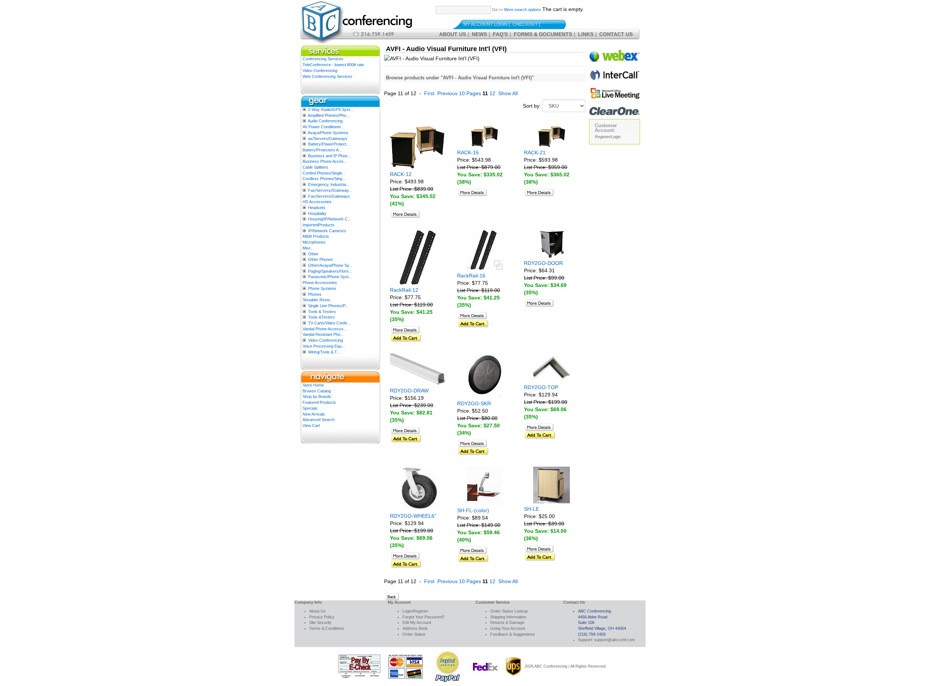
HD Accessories (317, 202)
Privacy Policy (322, 617)
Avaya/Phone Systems (328, 132)
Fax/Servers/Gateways (329, 196)
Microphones (314, 242)
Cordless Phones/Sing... (324, 178)
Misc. (307, 248)
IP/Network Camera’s (327, 231)
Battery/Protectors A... (322, 150)
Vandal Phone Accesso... (325, 329)
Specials (310, 408)
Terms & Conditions (326, 628)
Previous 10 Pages (459, 93)
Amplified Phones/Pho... (329, 115)
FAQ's (500, 34)
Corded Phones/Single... (324, 173)
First (429, 93)
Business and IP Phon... (329, 156)
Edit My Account (416, 622)
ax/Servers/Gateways (327, 138)
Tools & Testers (322, 311)
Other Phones (320, 259)
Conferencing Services (323, 59)
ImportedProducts (319, 225)
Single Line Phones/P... (328, 306)
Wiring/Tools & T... (324, 352)
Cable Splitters (315, 167)
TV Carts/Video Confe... (329, 323)
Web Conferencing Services (327, 76)
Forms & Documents (543, 34)
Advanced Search (319, 419)
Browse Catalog (317, 391)
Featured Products (319, 402)
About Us (452, 34)
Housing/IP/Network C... (329, 219)
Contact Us (616, 34)
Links (585, 34)
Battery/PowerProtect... (329, 144)
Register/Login (608, 136)
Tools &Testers (321, 317)
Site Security (320, 622)
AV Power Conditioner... (323, 127)
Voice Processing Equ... (324, 346)
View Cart (311, 425)
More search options (522, 9)
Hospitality (317, 213)
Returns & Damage (507, 622)
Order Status (414, 634)
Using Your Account (507, 628)
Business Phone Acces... (325, 161)
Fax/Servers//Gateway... (330, 190)
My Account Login (485, 24)
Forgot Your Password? (423, 617)
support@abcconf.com (614, 639)
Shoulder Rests (316, 300)
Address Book (415, 628)
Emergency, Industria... (328, 184)
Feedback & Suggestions (512, 634)
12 (492, 93)
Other (313, 254)
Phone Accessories (320, 282)
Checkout (525, 24)
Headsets (316, 207)
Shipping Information (508, 617)
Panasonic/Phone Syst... (330, 276)
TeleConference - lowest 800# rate (333, 64)
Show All (508, 93)
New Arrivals (314, 414)
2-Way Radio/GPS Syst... (330, 109)
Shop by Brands (317, 396)
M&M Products (316, 236)
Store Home (313, 385)
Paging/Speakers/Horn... (330, 271)
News (479, 34)
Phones (315, 294)
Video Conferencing (320, 70)
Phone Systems (322, 288)
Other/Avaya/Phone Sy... (330, 265)
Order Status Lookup (509, 611)
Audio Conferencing (325, 121)
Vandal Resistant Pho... (323, 334)
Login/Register (415, 611)
